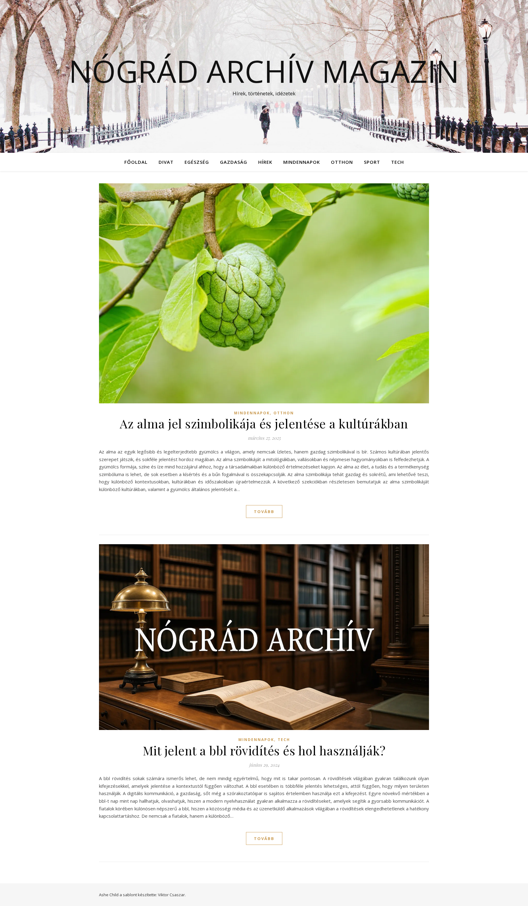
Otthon (342, 162)
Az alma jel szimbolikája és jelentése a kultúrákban (264, 423)
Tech (397, 162)
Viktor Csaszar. (172, 894)
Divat (166, 162)
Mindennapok (301, 162)
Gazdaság (233, 162)
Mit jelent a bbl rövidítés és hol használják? (264, 750)
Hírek (265, 162)
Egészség (197, 162)
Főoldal (136, 162)
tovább (264, 511)
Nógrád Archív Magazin (264, 71)
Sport (372, 162)
